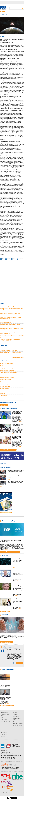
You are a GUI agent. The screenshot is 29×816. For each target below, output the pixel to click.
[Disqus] (12, 281)
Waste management (4, 388)
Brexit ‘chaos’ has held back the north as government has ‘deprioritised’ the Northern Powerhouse (10, 313)
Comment (21, 258)
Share (14, 258)
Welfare (2, 391)
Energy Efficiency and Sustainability (8, 372)
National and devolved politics (7, 370)
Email (8, 258)
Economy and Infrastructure (6, 363)
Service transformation (5, 379)
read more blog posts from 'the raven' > (10, 551)
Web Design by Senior (6, 792)
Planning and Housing (5, 381)
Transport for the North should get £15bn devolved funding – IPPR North (11, 333)
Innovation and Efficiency (6, 375)
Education (2, 393)
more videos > (4, 405)
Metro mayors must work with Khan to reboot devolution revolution (10, 318)
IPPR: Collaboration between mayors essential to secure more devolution (11, 321)
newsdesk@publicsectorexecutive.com (13, 761)
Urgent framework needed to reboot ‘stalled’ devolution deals (10, 325)
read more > (19, 662)
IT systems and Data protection (7, 377)
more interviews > (5, 611)
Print (3, 258)
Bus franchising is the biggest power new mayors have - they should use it (11, 309)
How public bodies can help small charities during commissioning (11, 329)
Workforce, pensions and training (7, 365)
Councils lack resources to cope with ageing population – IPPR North (10, 340)
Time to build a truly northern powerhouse (9, 306)
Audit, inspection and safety (6, 368)
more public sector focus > (7, 705)
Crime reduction (3, 395)
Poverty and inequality (5, 384)
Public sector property (5, 386)
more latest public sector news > (8, 449)
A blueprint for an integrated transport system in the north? (12, 336)
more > (20, 421)
